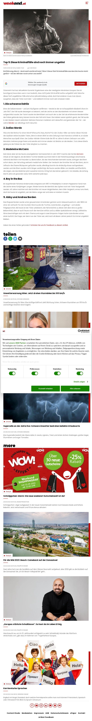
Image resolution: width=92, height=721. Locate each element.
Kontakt (81, 713)
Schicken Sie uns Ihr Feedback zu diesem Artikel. (49, 225)
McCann (80, 154)
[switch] (35, 373)
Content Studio (13, 713)
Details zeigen (79, 382)
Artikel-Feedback (46, 717)
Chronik (8, 289)
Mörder (11, 123)
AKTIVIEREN (80, 84)
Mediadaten (27, 713)
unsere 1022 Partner (17, 343)
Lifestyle (8, 53)
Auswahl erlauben (45, 389)
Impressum (39, 713)
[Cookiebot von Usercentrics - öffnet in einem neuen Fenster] (79, 331)
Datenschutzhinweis (59, 713)
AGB (47, 713)
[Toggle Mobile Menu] (87, 3)
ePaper (73, 713)
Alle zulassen (75, 389)
